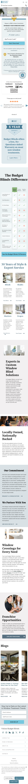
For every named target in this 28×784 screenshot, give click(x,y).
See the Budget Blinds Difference (14, 254)
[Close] (26, 767)
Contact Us (5, 738)
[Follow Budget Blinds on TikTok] (23, 732)
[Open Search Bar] (23, 2)
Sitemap (14, 758)
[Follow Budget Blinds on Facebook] (2, 732)
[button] (6, 5)
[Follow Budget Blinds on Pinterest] (19, 732)
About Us (5, 746)
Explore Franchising (13, 636)
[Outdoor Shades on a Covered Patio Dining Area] (10, 666)
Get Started (14, 43)
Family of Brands (7, 742)
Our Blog (5, 754)
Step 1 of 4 (15, 35)
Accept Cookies (14, 781)
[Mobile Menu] (26, 2)
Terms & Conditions (14, 763)
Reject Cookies (19, 778)
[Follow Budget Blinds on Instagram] (6, 732)
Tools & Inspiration (8, 750)
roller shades (17, 571)
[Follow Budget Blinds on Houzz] (9, 732)
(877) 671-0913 (26, 5)
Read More (4, 697)
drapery (9, 573)
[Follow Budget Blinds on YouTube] (13, 732)
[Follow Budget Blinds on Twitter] (16, 732)
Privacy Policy (14, 67)
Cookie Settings (9, 778)
